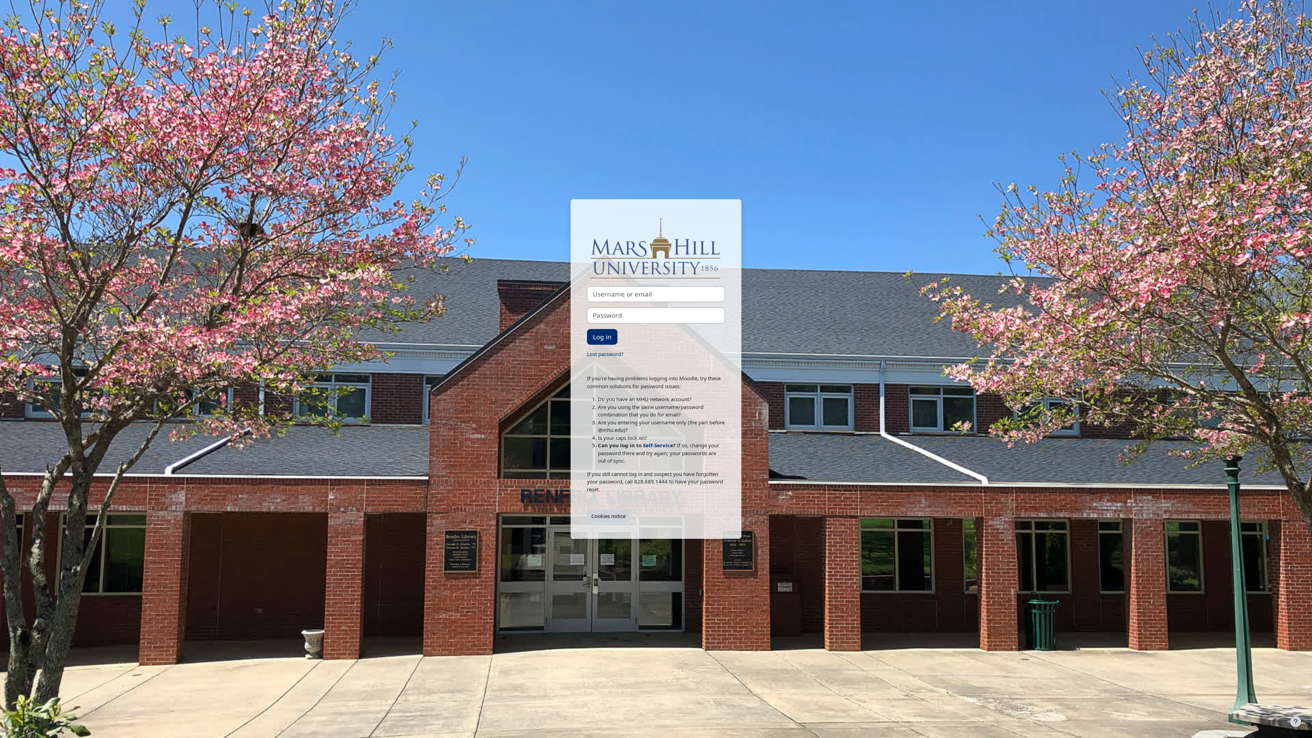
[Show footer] (1295, 721)
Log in (602, 336)
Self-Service (658, 445)
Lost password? (605, 354)
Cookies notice (608, 515)
